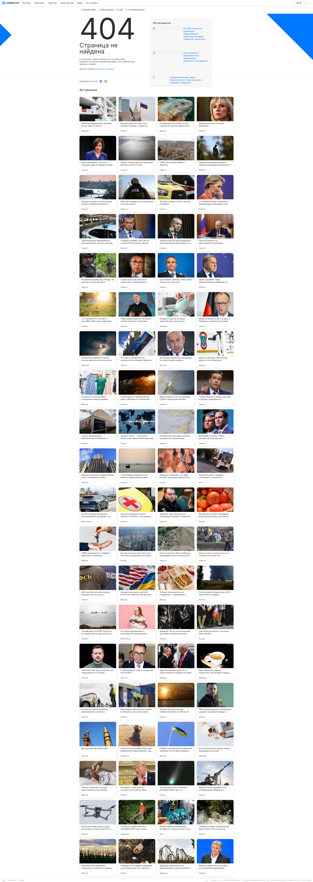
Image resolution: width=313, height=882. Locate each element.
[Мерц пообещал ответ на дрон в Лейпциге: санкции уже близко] (215, 310)
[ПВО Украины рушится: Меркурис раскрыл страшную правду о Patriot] (215, 701)
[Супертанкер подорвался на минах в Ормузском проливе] (137, 466)
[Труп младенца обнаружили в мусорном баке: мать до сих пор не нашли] (97, 232)
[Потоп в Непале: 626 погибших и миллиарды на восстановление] (176, 545)
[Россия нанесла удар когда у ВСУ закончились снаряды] (215, 584)
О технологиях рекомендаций (230, 880)
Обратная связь (294, 880)
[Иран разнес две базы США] (97, 740)
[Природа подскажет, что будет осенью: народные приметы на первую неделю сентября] (176, 466)
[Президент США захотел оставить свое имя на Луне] (137, 779)
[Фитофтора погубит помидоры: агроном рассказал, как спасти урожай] (215, 505)
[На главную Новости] (12, 3)
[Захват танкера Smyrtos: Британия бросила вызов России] (137, 154)
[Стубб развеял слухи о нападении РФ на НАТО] (137, 662)
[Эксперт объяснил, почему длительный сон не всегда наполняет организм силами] (97, 779)
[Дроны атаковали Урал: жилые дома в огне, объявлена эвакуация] (215, 349)
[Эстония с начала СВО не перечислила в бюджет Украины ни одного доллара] (137, 349)
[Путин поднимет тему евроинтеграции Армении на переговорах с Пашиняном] (215, 271)
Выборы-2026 (90, 10)
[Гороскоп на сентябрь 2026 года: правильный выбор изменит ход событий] (137, 740)
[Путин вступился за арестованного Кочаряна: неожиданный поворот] (215, 232)
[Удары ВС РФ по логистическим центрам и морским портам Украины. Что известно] (176, 623)
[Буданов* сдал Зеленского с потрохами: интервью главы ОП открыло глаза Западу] (176, 505)
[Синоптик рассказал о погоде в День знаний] (215, 623)
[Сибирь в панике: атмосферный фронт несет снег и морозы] (215, 818)
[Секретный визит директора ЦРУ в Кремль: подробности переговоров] (215, 388)
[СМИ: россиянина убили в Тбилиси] (176, 154)
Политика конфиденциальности (254, 880)
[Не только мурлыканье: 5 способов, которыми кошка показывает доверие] (137, 623)
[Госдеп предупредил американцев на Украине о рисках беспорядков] (97, 427)
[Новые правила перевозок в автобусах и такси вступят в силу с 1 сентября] (176, 818)
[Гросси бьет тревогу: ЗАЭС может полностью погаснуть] (176, 271)
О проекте (214, 880)
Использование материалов (277, 880)
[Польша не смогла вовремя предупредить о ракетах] (97, 701)
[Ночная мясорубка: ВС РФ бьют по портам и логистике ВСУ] (97, 271)
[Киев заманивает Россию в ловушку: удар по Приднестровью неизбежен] (97, 154)
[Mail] (3, 3)
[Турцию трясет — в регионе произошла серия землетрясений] (137, 427)
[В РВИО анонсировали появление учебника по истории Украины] (176, 740)
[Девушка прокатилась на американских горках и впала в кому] (176, 857)
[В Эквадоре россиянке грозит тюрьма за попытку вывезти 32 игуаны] (176, 115)
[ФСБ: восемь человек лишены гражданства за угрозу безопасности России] (97, 584)
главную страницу (106, 69)
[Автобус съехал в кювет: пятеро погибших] (176, 193)
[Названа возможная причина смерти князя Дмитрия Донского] (215, 154)
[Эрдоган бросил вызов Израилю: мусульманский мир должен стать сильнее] (176, 232)
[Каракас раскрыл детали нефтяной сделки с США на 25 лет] (176, 701)
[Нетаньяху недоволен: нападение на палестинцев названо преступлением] (176, 349)
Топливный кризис (136, 10)
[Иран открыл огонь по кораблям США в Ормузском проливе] (176, 388)
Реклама (21, 880)
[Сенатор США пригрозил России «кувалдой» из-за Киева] (97, 662)
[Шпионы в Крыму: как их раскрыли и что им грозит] (137, 193)
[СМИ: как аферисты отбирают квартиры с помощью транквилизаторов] (97, 545)
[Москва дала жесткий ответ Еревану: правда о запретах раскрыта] (137, 115)
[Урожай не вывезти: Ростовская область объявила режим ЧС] (97, 193)
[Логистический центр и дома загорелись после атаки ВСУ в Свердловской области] (97, 818)
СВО (121, 10)
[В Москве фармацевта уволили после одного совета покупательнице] (97, 115)
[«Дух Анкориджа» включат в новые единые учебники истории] (176, 662)
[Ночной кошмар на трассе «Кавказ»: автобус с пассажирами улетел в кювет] (137, 505)
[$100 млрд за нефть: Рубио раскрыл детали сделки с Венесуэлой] (215, 427)
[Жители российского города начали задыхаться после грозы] (97, 349)
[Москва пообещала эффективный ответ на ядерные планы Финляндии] (97, 466)
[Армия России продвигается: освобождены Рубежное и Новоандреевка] (215, 779)
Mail (3, 880)
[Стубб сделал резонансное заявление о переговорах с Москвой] (137, 271)
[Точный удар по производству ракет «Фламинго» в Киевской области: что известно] (137, 388)
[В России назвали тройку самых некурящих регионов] (215, 740)
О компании (11, 880)
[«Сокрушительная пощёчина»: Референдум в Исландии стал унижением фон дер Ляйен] (215, 193)
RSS (206, 880)
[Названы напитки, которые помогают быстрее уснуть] (176, 310)
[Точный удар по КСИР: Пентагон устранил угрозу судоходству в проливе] (97, 623)
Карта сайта (306, 880)
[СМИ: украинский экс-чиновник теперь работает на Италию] (137, 310)
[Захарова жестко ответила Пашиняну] (215, 115)
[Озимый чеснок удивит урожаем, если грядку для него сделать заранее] (137, 857)
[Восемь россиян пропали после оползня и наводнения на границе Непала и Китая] (137, 545)
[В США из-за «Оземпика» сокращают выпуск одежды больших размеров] (97, 388)
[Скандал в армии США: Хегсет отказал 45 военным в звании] (137, 232)
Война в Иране (107, 10)
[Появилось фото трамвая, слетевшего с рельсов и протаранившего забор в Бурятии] (215, 466)
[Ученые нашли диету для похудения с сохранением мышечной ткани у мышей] (176, 584)
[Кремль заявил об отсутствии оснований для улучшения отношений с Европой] (215, 857)
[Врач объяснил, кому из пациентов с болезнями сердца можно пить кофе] (215, 662)
